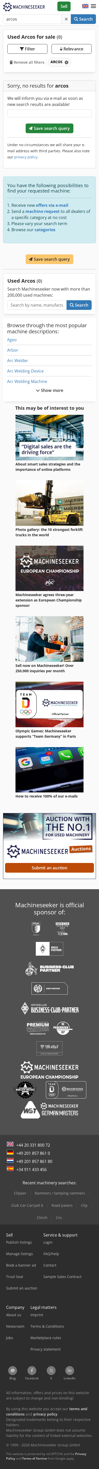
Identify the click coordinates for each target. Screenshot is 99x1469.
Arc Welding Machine (27, 381)
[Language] (85, 6)
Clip (84, 1205)
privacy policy (25, 157)
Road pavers (62, 1205)
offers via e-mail (52, 205)
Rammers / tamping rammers (60, 1193)
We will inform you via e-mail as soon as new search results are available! (45, 101)
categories (45, 229)
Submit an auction (50, 868)
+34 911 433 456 (31, 1169)
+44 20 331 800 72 (33, 1145)
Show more (51, 390)
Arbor (12, 350)
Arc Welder (17, 360)
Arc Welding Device (25, 371)
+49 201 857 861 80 (34, 1161)
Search (85, 19)
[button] (93, 6)
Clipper (20, 1193)
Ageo (12, 339)
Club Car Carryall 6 (27, 1205)
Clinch (42, 1217)
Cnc (59, 1217)
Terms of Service (34, 1458)
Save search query (51, 128)
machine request (42, 211)
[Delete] (66, 19)
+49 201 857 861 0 (33, 1153)
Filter (29, 49)
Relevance (73, 49)
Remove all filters (28, 62)
